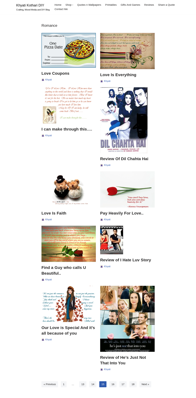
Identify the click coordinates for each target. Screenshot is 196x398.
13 (82, 384)
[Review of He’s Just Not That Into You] (127, 319)
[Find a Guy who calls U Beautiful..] (68, 244)
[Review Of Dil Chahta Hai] (127, 120)
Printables (111, 4)
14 (92, 384)
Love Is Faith (53, 213)
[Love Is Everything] (127, 51)
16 (112, 384)
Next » (145, 384)
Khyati (48, 79)
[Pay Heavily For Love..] (127, 189)
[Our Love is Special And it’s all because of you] (68, 304)
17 (123, 384)
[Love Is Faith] (68, 189)
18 (133, 384)
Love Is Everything (118, 75)
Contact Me (61, 9)
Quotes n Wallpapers (89, 4)
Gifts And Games (130, 4)
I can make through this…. (66, 129)
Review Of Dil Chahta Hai (124, 159)
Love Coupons (55, 73)
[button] (72, 4)
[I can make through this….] (68, 105)
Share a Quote (166, 4)
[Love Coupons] (68, 50)
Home (58, 4)
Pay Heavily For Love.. (121, 213)
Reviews (149, 4)
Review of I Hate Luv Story (125, 260)
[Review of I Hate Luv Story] (127, 240)
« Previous (50, 384)
